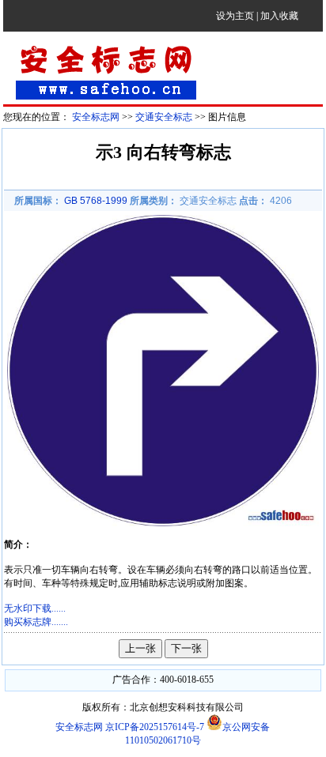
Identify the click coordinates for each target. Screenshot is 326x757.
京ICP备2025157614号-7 (156, 727)
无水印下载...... (35, 608)
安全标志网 (95, 116)
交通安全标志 (163, 116)
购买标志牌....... (36, 621)
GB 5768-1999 (95, 200)
